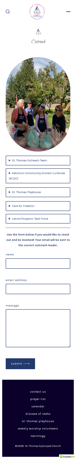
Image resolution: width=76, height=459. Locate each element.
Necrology (38, 436)
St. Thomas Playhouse (26, 192)
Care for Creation (23, 206)
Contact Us (38, 391)
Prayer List (38, 399)
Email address (16, 280)
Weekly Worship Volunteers (38, 428)
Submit (16, 363)
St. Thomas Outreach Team (29, 160)
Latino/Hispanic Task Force (30, 218)
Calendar (38, 406)
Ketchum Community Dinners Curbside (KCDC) (37, 175)
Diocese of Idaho (38, 413)
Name (10, 254)
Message (12, 305)
